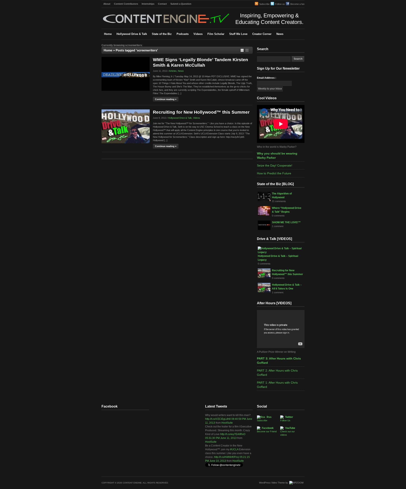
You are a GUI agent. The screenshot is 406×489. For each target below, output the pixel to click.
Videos (198, 34)
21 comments (279, 201)
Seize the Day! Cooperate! (274, 165)
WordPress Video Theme (272, 482)
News (279, 34)
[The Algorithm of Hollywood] (264, 200)
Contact (162, 4)
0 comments (278, 215)
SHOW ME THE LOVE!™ (286, 222)
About (106, 4)
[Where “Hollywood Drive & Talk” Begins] (264, 214)
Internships (148, 4)
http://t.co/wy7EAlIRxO (232, 434)
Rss (264, 419)
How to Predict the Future (274, 173)
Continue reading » (165, 99)
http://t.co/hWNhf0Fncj (226, 457)
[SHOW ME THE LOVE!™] (264, 229)
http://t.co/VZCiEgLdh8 (218, 418)
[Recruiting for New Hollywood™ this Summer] (126, 142)
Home (108, 34)
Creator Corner (262, 34)
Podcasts (183, 34)
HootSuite (227, 422)
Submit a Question (180, 4)
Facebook (267, 430)
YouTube (287, 431)
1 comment (277, 226)
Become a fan (297, 4)
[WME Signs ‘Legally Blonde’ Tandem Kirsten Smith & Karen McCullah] (126, 89)
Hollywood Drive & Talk (132, 34)
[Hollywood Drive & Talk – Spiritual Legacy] (280, 252)
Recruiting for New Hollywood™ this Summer (201, 112)
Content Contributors (126, 4)
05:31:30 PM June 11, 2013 (221, 438)
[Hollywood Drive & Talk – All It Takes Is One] (264, 291)
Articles (173, 71)
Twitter (286, 419)
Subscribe (264, 4)
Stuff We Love (238, 34)
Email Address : (266, 77)
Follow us (280, 4)
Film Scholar (215, 34)
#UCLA (234, 449)
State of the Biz (162, 34)
